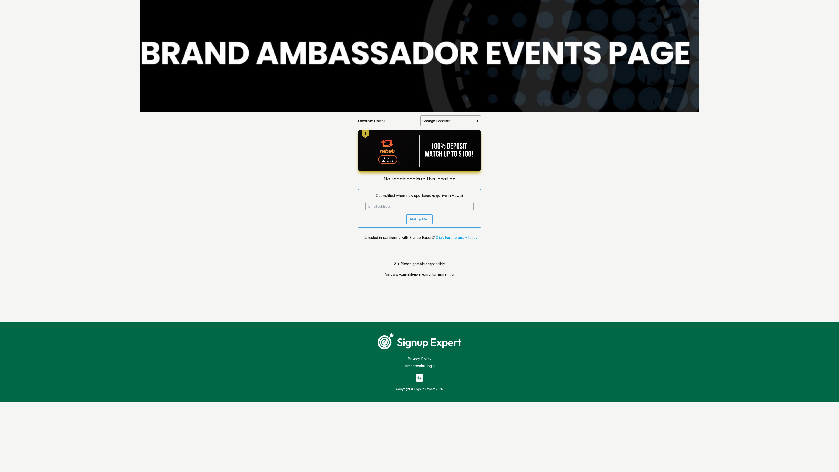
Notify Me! (419, 219)
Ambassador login (420, 366)
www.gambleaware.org (412, 274)
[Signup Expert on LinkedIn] (419, 378)
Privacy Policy (419, 359)
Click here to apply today (456, 237)
